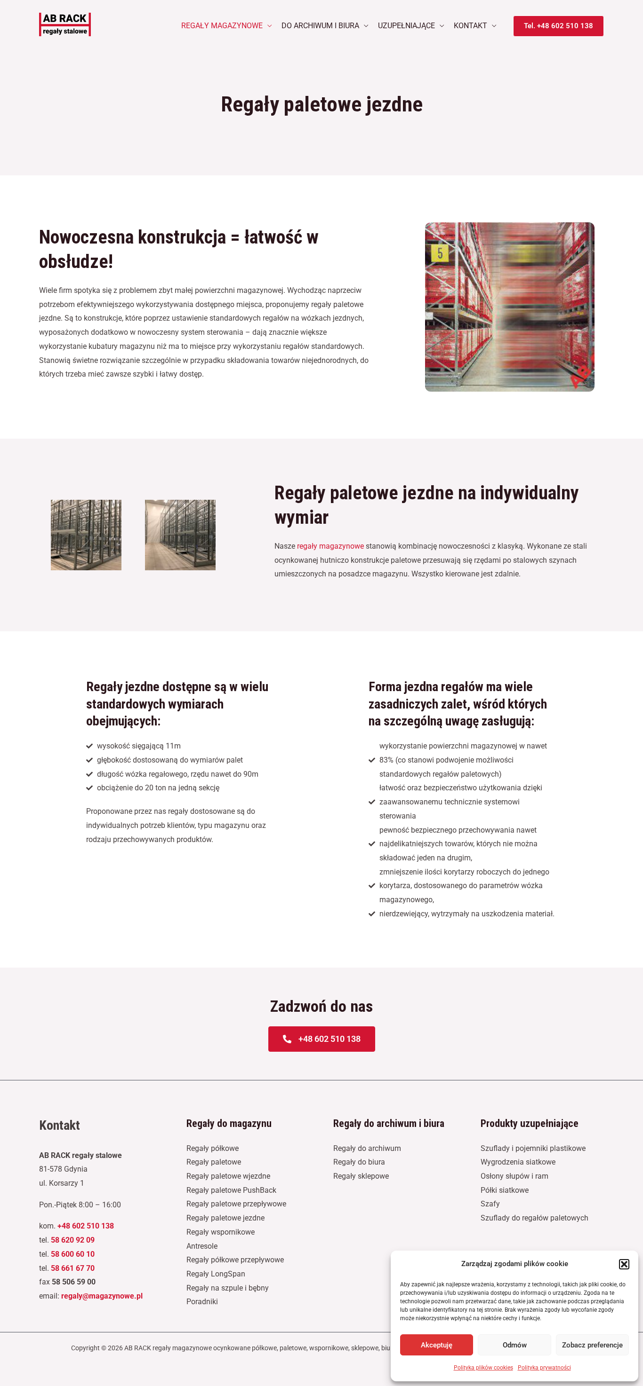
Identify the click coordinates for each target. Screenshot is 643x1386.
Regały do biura (359, 1162)
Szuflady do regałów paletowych (534, 1217)
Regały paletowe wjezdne (228, 1176)
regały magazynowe (330, 546)
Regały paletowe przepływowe (236, 1203)
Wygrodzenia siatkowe (518, 1162)
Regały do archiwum (367, 1148)
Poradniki (202, 1301)
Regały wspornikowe (220, 1232)
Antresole (201, 1246)
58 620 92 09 (73, 1240)
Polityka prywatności (544, 1367)
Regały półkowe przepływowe (235, 1259)
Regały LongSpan (215, 1273)
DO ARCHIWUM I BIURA (320, 25)
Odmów (515, 1345)
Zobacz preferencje (592, 1345)
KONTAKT (470, 25)
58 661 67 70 (73, 1268)
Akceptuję (436, 1345)
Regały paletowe (213, 1162)
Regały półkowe (212, 1148)
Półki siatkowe (505, 1190)
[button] (624, 1264)
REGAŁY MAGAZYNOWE (222, 25)
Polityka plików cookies (483, 1367)
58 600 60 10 (73, 1254)
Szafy (490, 1203)
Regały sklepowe (361, 1176)
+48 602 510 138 (85, 1225)
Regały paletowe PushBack (231, 1190)
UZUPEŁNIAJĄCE (406, 25)
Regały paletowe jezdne (225, 1217)
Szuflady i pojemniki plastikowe (533, 1148)
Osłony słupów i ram (514, 1176)
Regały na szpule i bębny (227, 1288)
